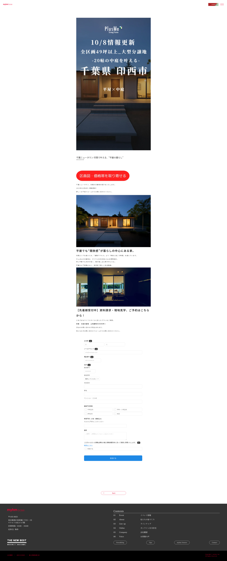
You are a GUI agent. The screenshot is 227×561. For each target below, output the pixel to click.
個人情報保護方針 (34, 555)
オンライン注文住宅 (148, 528)
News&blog (120, 542)
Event (121, 515)
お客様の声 (144, 536)
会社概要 (144, 532)
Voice (121, 536)
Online (122, 528)
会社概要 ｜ (12, 555)
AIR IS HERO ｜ (23, 555)
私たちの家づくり (147, 519)
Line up (122, 523)
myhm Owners (182, 542)
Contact (214, 542)
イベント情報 (145, 515)
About (121, 519)
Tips (150, 542)
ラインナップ (145, 523)
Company (123, 532)
